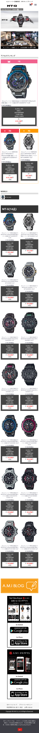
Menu (36, 3)
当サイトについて (12, 704)
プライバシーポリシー (25, 704)
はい (20, 729)
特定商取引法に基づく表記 (15, 707)
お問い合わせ (28, 707)
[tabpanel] (19, 20)
